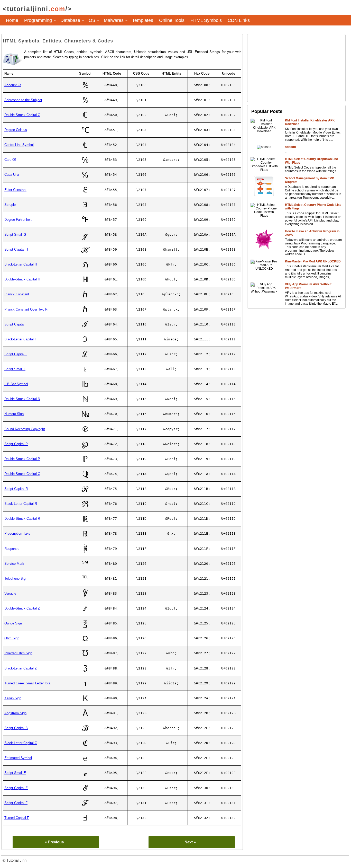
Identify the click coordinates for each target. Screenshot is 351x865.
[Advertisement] (296, 68)
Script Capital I (15, 324)
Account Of (12, 85)
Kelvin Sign (12, 698)
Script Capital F (15, 803)
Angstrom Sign (15, 713)
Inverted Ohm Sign (18, 653)
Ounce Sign (13, 623)
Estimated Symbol (18, 758)
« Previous (54, 842)
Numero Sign (14, 414)
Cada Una (11, 174)
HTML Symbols (206, 20)
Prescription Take (17, 533)
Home (12, 20)
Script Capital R (16, 489)
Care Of (10, 160)
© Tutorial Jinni (15, 860)
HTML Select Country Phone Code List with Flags (313, 206)
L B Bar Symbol (16, 384)
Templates (142, 20)
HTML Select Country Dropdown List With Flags (311, 160)
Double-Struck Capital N (22, 399)
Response (11, 549)
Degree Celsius (15, 130)
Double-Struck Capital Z (22, 608)
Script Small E (15, 773)
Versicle (10, 593)
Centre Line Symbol (19, 145)
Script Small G (15, 234)
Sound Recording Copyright (24, 429)
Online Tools (171, 20)
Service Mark (14, 564)
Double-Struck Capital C (22, 115)
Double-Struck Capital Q (22, 474)
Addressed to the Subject (23, 100)
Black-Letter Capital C (20, 743)
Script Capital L (15, 354)
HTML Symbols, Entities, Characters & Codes (58, 40)
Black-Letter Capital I (20, 339)
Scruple (10, 205)
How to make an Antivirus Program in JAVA (312, 233)
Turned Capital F (16, 818)
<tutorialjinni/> (37, 8)
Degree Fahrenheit (18, 220)
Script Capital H (16, 249)
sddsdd (290, 147)
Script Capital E (16, 788)
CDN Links (239, 20)
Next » (190, 842)
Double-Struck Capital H (22, 279)
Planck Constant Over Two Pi (26, 309)
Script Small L (14, 369)
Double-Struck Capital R (22, 518)
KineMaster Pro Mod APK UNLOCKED (313, 261)
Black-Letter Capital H (20, 264)
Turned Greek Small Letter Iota (27, 683)
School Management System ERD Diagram (309, 180)
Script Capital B (16, 728)
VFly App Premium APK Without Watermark (308, 286)
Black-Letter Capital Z (20, 668)
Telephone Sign (15, 578)
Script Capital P (16, 444)
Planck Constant (16, 294)
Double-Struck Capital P (22, 459)
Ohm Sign (11, 638)
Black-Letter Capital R (20, 504)
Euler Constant (15, 190)
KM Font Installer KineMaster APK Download (310, 122)
